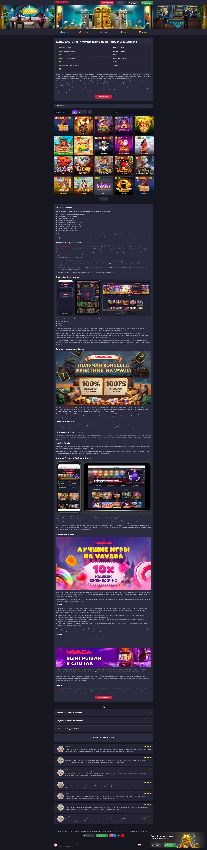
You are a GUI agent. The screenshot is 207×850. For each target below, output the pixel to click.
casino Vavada (66, 246)
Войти (120, 2)
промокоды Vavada (68, 407)
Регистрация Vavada (103, 697)
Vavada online (60, 688)
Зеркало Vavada (103, 96)
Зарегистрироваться (107, 2)
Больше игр (103, 199)
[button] (2, 17)
